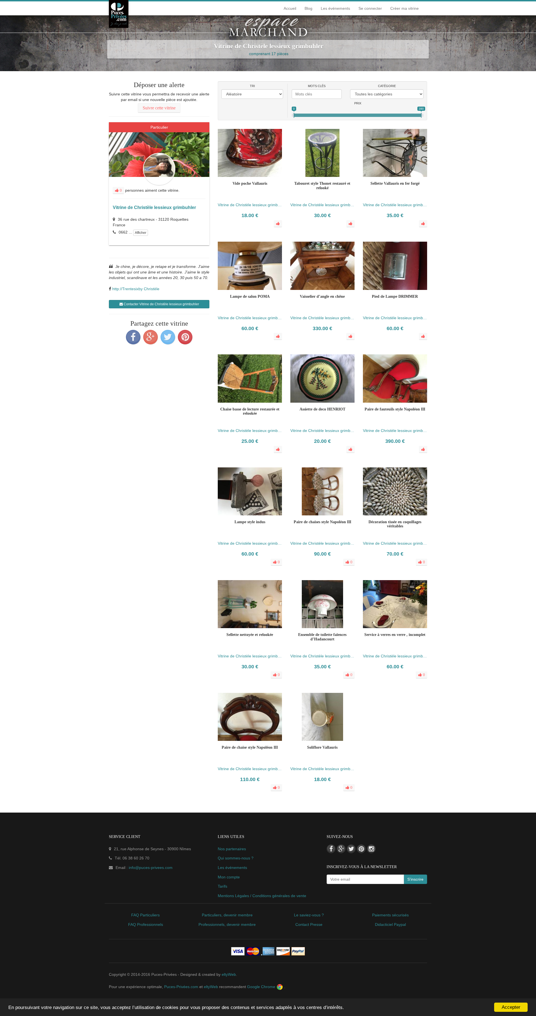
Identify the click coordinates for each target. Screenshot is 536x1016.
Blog (308, 8)
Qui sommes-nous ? (235, 858)
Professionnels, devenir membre (227, 924)
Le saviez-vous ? (309, 915)
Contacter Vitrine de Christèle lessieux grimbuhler (161, 304)
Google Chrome (261, 986)
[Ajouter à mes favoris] (250, 523)
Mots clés (317, 86)
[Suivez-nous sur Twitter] (351, 848)
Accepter (511, 1007)
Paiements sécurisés (390, 915)
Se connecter (370, 8)
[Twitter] (168, 337)
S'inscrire (415, 879)
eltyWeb (229, 974)
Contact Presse (308, 924)
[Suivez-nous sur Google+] (341, 848)
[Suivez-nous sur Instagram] (371, 848)
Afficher (140, 233)
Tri (252, 86)
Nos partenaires (232, 849)
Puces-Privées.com (181, 986)
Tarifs (222, 886)
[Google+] (150, 337)
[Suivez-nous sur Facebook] (331, 848)
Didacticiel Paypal (390, 924)
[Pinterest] (185, 337)
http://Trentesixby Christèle (135, 289)
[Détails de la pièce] (238, 523)
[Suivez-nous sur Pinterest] (361, 848)
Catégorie (387, 86)
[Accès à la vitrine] (261, 523)
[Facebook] (133, 337)
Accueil (290, 8)
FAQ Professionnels (145, 924)
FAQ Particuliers (145, 915)
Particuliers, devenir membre (227, 915)
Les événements (335, 8)
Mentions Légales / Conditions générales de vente (262, 895)
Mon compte (229, 877)
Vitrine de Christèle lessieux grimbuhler (154, 207)
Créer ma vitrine (404, 8)
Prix (357, 103)
